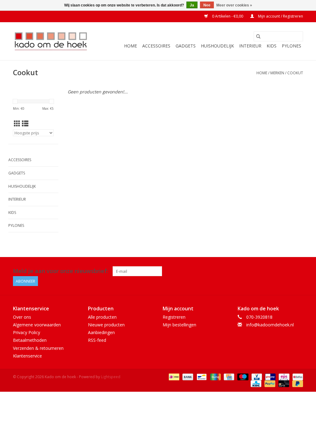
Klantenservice (27, 356)
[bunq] (215, 376)
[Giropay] (269, 376)
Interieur (250, 46)
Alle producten (102, 317)
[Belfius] (296, 376)
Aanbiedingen (101, 332)
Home (130, 46)
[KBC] (255, 383)
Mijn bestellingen (179, 325)
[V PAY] (256, 376)
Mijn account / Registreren (280, 16)
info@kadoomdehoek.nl (270, 325)
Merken (277, 73)
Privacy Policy (26, 332)
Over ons (22, 317)
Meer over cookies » (234, 5)
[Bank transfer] (187, 376)
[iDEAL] (173, 376)
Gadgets (186, 46)
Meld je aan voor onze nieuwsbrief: (60, 271)
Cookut (295, 73)
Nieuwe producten (106, 325)
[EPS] (283, 376)
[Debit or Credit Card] (283, 383)
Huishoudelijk (217, 46)
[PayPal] (269, 383)
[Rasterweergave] (17, 123)
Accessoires (156, 46)
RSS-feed (97, 340)
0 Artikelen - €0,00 (227, 16)
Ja (192, 5)
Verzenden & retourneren (38, 348)
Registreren (174, 317)
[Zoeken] (258, 36)
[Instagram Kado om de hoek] (298, 271)
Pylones (291, 46)
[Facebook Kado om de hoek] (287, 271)
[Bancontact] (201, 376)
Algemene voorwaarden (37, 325)
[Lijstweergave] (25, 123)
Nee (206, 5)
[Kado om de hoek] (51, 41)
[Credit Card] (228, 376)
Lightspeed (110, 376)
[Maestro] (242, 376)
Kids (271, 46)
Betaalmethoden (30, 340)
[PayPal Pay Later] (296, 383)
